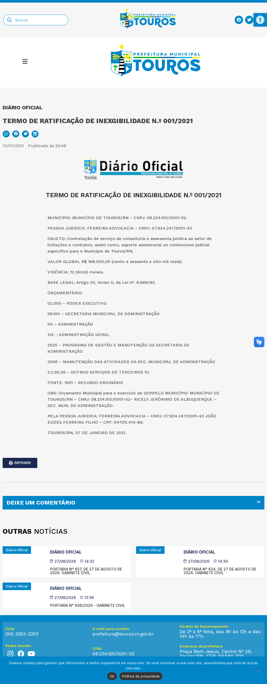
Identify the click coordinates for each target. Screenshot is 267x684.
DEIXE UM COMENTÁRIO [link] (41, 502)
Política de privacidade (141, 676)
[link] (260, 20)
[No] (258, 670)
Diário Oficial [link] (66, 552)
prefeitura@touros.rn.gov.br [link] (123, 634)
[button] (25, 62)
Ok (112, 676)
